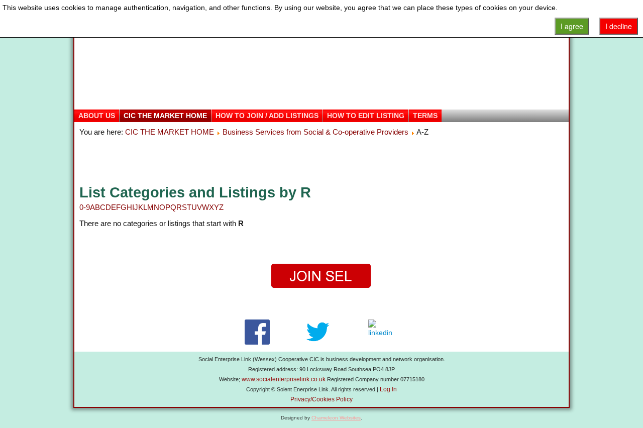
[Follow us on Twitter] (318, 332)
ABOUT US (96, 116)
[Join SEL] (321, 276)
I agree (572, 26)
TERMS (425, 116)
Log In (388, 389)
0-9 (84, 207)
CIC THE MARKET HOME (165, 116)
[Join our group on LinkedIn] (382, 332)
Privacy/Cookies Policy (321, 399)
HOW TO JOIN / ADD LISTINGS (267, 116)
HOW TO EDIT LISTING (365, 116)
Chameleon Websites (336, 417)
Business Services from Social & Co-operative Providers (315, 132)
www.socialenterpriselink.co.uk (284, 379)
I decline (618, 26)
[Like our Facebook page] (257, 332)
